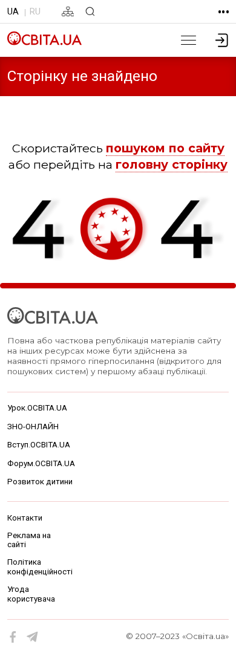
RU (35, 11)
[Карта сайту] (68, 11)
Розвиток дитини (40, 481)
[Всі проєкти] (223, 12)
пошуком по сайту (165, 148)
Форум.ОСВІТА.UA (41, 463)
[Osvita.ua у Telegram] (33, 637)
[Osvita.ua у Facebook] (13, 637)
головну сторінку (172, 164)
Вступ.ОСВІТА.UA (38, 444)
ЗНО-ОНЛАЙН (33, 426)
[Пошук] (90, 11)
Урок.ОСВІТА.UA (37, 407)
